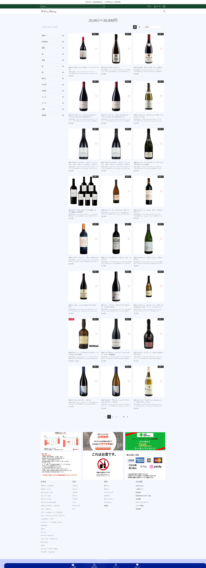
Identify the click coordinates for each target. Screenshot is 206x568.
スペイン (75, 489)
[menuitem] (157, 6)
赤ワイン (106, 486)
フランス (75, 486)
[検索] (103, 6)
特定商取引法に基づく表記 (143, 496)
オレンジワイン (108, 499)
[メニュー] (164, 11)
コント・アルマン (46, 509)
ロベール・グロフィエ (47, 535)
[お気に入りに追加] (96, 48)
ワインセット (108, 502)
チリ (73, 509)
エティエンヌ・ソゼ (46, 492)
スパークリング (108, 492)
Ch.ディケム (44, 542)
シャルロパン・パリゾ (47, 519)
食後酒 (106, 505)
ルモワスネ (44, 525)
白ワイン (106, 489)
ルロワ (43, 529)
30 (124, 417)
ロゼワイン (107, 496)
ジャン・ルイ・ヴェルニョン (49, 539)
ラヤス (43, 545)
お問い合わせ (139, 486)
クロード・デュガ (46, 499)
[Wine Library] (49, 11)
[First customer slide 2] (103, 441)
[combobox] (71, 6)
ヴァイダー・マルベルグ (48, 552)
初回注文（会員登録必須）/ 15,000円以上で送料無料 (103, 2)
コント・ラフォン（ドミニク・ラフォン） (53, 515)
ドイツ (74, 502)
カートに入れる (83, 63)
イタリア (75, 492)
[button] (135, 27)
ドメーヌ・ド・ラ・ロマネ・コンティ (52, 522)
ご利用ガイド (139, 489)
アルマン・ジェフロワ (47, 486)
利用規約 (138, 492)
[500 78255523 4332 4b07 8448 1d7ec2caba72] (145, 441)
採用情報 (138, 509)
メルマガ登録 (139, 505)
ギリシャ (75, 496)
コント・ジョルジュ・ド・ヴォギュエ (52, 512)
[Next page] (127, 417)
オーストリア (76, 505)
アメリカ (75, 499)
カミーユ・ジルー (46, 496)
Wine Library (101, 559)
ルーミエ (43, 532)
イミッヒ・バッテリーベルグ (49, 549)
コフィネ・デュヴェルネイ (48, 502)
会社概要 (138, 499)
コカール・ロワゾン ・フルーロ (50, 505)
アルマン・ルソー (46, 489)
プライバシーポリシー (142, 502)
